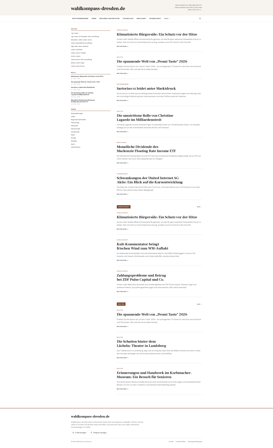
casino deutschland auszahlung (81, 43)
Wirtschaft (141, 18)
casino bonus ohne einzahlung (81, 59)
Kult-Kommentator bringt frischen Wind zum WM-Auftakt (142, 246)
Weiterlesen (122, 46)
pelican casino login (77, 63)
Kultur (73, 135)
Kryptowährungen (80, 18)
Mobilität (74, 141)
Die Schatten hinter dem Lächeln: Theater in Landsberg (141, 343)
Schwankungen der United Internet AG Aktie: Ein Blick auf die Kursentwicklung (150, 180)
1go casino (74, 33)
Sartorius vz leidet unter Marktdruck (83, 87)
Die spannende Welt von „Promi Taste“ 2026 (85, 82)
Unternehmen (75, 147)
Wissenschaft (155, 18)
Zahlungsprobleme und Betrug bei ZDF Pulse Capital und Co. (141, 277)
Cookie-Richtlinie (181, 441)
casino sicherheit (76, 50)
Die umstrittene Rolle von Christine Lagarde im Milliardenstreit (82, 93)
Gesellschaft (75, 132)
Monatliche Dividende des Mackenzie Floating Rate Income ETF (83, 101)
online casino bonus (78, 66)
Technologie (128, 18)
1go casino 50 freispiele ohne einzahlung (85, 36)
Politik (120, 111)
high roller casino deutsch (79, 46)
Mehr (166, 18)
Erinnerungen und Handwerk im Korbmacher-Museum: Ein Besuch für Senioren (154, 374)
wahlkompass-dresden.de (98, 8)
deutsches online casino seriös (81, 40)
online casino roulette (78, 53)
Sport (73, 144)
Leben (93, 18)
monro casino (76, 56)
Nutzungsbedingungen (195, 441)
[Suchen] (200, 19)
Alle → (199, 206)
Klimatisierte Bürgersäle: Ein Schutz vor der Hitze (87, 76)
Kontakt (171, 441)
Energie (73, 138)
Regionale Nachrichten (109, 18)
